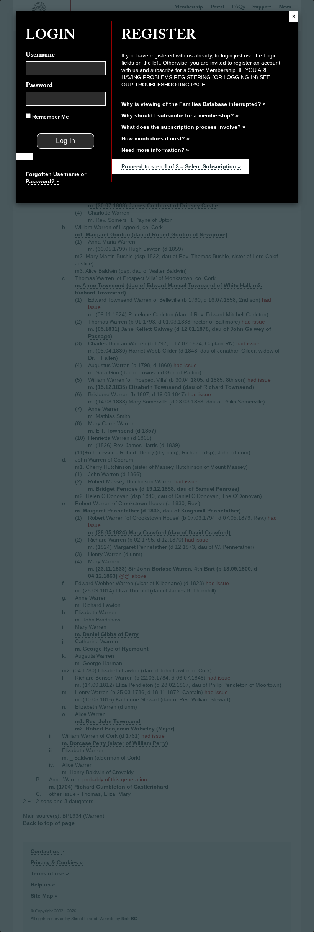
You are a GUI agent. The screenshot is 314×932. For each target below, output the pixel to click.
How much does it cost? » (155, 138)
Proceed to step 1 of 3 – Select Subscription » (181, 166)
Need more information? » (155, 150)
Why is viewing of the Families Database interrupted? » (193, 104)
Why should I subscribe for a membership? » (180, 115)
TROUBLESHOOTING (162, 84)
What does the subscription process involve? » (183, 127)
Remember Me (50, 117)
